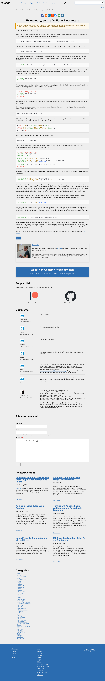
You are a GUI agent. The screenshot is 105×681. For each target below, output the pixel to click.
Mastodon (14, 649)
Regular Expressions (23, 626)
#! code (5, 2)
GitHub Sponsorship (70, 303)
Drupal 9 (21, 587)
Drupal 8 (21, 586)
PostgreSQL (22, 632)
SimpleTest (21, 592)
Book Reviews (21, 577)
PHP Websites (22, 622)
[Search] (102, 3)
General (19, 595)
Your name (19, 423)
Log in (102, 7)
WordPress (20, 638)
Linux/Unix (20, 611)
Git (18, 596)
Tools (38, 3)
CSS (18, 578)
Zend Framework (23, 623)
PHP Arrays (21, 617)
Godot (19, 598)
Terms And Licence (42, 664)
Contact (52, 3)
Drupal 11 (21, 590)
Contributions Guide (43, 666)
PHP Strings (22, 620)
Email (17, 430)
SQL (18, 628)
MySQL (20, 631)
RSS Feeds (40, 675)
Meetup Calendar (42, 673)
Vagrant (19, 635)
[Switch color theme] (65, 3)
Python (19, 625)
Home (17, 10)
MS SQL (20, 629)
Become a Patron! (33, 303)
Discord (13, 655)
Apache (31, 10)
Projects (39, 653)
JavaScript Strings (24, 602)
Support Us (40, 655)
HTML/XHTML (21, 599)
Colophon (40, 670)
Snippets (31, 3)
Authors (39, 651)
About (45, 3)
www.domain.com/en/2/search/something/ (53, 371)
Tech (18, 634)
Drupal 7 (21, 584)
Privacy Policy (41, 668)
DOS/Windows (21, 580)
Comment (19, 437)
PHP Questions (23, 619)
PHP (18, 614)
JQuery (20, 605)
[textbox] (52, 452)
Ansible (19, 574)
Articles (23, 3)
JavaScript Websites (24, 604)
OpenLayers (22, 608)
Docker (19, 581)
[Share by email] (46, 15)
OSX (18, 613)
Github (13, 651)
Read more (19, 499)
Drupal (19, 583)
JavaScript (20, 601)
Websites (20, 637)
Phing (20, 616)
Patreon (13, 657)
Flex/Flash (20, 593)
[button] (62, 15)
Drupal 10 (21, 589)
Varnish (18, 488)
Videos (39, 662)
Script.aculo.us (22, 610)
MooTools (21, 607)
